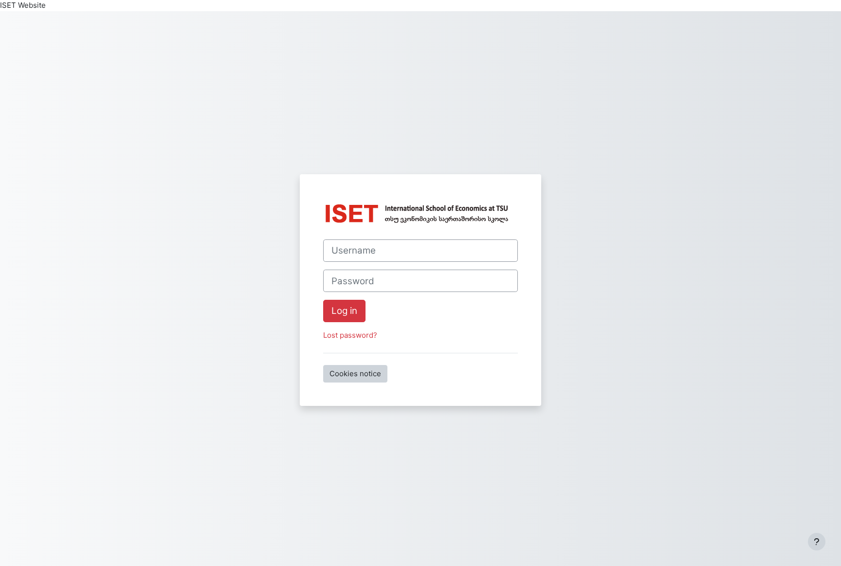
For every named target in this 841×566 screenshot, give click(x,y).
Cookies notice (355, 373)
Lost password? (350, 335)
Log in (344, 310)
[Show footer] (816, 541)
